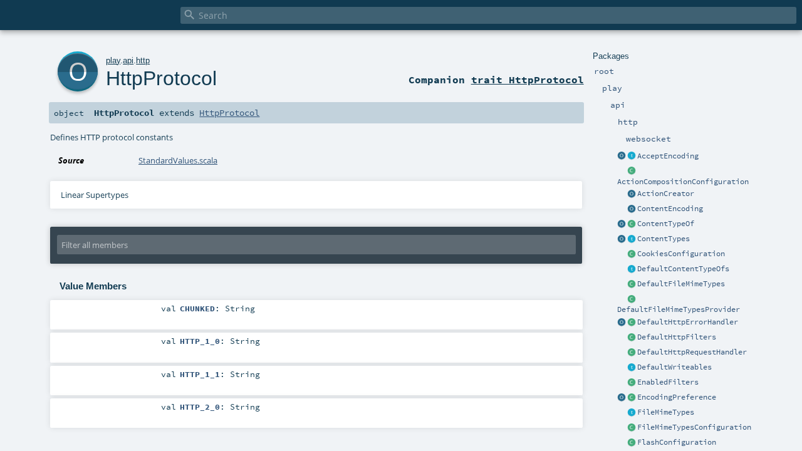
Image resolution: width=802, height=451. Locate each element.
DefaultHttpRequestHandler (692, 352)
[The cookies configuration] (632, 254)
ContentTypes (663, 238)
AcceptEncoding (668, 156)
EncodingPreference (676, 397)
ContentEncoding (670, 208)
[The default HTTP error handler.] (632, 323)
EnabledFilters (668, 382)
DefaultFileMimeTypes (681, 283)
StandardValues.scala (177, 160)
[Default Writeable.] (632, 368)
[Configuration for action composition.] (632, 172)
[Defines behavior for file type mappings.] (632, 413)
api (128, 60)
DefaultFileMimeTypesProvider (678, 309)
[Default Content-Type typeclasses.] (622, 224)
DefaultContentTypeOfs (683, 268)
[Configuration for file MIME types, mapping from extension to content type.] (632, 428)
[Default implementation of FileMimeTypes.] (632, 284)
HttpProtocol (161, 78)
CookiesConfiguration (681, 253)
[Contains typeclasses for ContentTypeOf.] (632, 269)
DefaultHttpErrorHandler (687, 322)
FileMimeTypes (665, 412)
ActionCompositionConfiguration (683, 181)
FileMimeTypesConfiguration (694, 427)
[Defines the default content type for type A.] (632, 224)
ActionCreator (665, 193)
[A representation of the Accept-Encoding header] (632, 157)
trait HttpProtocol (527, 79)
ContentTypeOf (665, 223)
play (113, 60)
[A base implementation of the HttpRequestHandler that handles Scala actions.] (632, 353)
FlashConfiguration (676, 442)
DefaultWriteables (674, 367)
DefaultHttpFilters (676, 337)
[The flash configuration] (632, 443)
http (143, 60)
